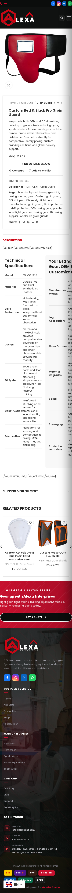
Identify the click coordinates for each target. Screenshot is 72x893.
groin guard (35, 204)
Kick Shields (60, 560)
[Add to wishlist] (30, 522)
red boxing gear (38, 212)
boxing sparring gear (21, 196)
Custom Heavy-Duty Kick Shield (53, 554)
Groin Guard (44, 103)
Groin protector (53, 204)
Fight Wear (10, 749)
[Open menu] (69, 18)
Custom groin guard (47, 196)
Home (12, 103)
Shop (7, 717)
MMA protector (20, 208)
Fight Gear (9, 743)
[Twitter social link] (23, 222)
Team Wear (10, 768)
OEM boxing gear (41, 208)
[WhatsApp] (70, 3)
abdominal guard (27, 192)
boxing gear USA (49, 192)
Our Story (9, 788)
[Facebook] (53, 3)
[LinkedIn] (64, 3)
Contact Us (10, 711)
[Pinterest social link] (28, 222)
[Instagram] (59, 3)
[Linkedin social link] (33, 222)
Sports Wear (11, 756)
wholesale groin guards (34, 216)
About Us (9, 705)
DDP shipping (16, 200)
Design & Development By (36, 887)
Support (8, 801)
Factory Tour (11, 724)
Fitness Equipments (15, 762)
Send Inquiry (11, 807)
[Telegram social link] (37, 222)
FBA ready (32, 200)
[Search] (62, 18)
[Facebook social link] (19, 222)
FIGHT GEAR (26, 103)
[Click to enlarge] (8, 85)
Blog (6, 794)
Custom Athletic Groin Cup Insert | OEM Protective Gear (19, 556)
